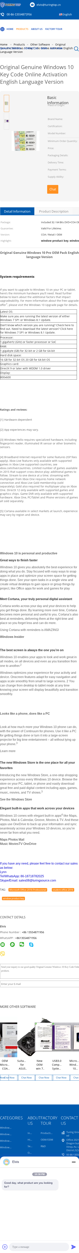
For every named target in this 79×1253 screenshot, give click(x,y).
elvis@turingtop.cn (49, 5)
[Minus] (73, 1162)
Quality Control (10, 48)
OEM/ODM (47, 1139)
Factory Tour (53, 29)
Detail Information (17, 211)
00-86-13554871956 (19, 14)
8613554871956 (27, 938)
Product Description (53, 211)
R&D (43, 1146)
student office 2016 (63, 889)
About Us (37, 29)
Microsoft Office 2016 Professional (27, 889)
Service (32, 1146)
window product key (13, 898)
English (67, 14)
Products (22, 29)
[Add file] (5, 1247)
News (44, 48)
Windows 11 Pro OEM (12, 1127)
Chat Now (56, 48)
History (32, 1139)
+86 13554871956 (33, 932)
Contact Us (31, 48)
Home (10, 29)
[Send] (74, 1247)
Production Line (50, 1133)
